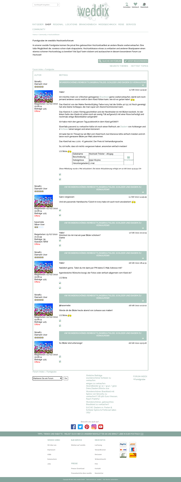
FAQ (96, 464)
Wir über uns (51, 445)
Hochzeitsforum (53, 34)
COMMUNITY (38, 29)
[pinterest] (87, 427)
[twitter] (80, 427)
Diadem (124, 126)
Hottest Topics (139, 66)
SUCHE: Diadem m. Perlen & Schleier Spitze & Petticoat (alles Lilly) (101, 410)
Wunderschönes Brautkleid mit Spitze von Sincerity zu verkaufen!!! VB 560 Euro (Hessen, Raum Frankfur (102, 395)
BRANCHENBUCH (88, 24)
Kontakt (98, 468)
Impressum (51, 450)
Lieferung (98, 445)
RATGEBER (37, 24)
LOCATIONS (71, 24)
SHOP (48, 24)
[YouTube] (101, 427)
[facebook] (73, 427)
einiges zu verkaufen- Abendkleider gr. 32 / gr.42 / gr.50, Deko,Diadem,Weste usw (101, 386)
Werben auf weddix (78, 445)
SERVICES (131, 24)
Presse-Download (77, 468)
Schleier (64, 129)
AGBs (49, 454)
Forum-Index (38, 69)
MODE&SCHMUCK (107, 24)
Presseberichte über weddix (81, 473)
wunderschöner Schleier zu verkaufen (98, 379)
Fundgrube (49, 69)
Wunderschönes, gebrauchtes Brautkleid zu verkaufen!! (100, 403)
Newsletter (99, 473)
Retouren (98, 454)
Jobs (49, 464)
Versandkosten (100, 450)
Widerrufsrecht (100, 459)
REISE (121, 24)
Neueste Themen (119, 66)
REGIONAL (58, 24)
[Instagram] (94, 427)
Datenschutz (52, 459)
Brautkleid (104, 97)
